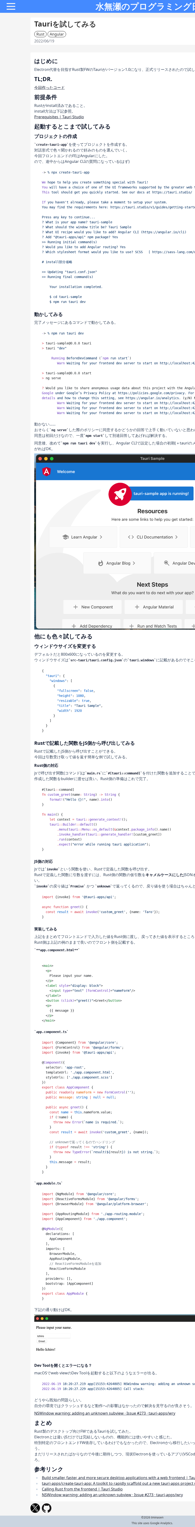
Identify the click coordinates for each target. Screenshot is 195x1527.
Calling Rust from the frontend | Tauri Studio (82, 1489)
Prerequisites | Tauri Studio (59, 116)
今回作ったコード (49, 87)
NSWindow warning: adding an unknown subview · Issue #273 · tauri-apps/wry (104, 1413)
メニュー (11, 6)
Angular (57, 34)
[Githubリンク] (46, 1508)
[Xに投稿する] (35, 1508)
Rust (40, 34)
